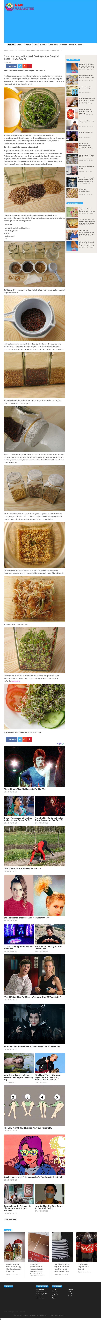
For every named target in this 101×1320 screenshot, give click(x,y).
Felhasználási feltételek (57, 1315)
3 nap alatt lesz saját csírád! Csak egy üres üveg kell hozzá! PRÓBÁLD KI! (40, 50)
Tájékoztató (43, 1315)
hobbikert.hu (15, 681)
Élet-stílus (54, 45)
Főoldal (11, 45)
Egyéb (80, 45)
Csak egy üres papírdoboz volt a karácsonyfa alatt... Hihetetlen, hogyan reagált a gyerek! (36, 1269)
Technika (72, 45)
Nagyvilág (43, 45)
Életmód (20, 45)
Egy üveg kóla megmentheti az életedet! (83, 1266)
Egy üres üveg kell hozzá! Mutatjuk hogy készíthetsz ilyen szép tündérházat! (14, 1267)
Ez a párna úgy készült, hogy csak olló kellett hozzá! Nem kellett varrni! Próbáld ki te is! (62, 1267)
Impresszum (34, 1315)
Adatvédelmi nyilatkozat (20, 1315)
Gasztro (63, 45)
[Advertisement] (50, 28)
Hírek (35, 45)
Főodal (6, 50)
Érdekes (28, 45)
